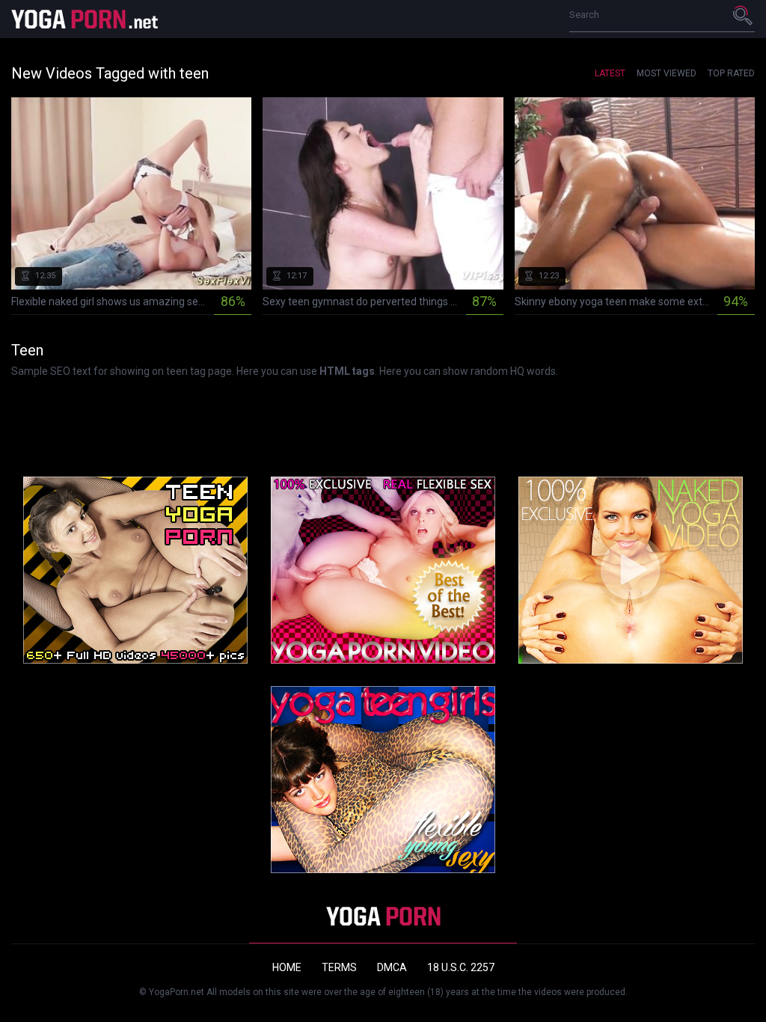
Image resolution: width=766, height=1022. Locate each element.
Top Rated (731, 73)
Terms (339, 967)
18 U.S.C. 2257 (460, 967)
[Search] (743, 15)
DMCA (392, 967)
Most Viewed (666, 73)
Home (286, 967)
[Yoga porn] (86, 19)
